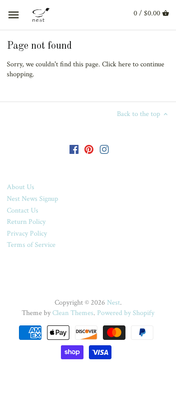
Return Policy (26, 222)
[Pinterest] (88, 149)
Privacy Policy (27, 233)
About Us (20, 187)
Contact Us (22, 210)
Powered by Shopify (125, 313)
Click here (116, 64)
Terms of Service (31, 245)
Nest (113, 302)
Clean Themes (72, 313)
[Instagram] (104, 149)
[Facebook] (74, 149)
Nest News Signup (32, 199)
